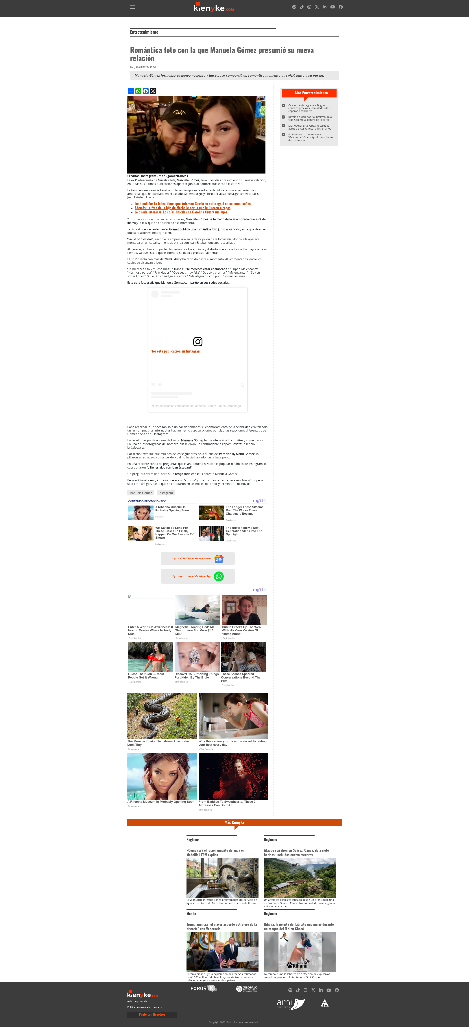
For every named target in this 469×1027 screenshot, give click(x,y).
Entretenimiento (144, 32)
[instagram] (309, 7)
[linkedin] (324, 7)
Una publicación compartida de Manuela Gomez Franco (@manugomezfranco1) (205, 406)
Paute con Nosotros (152, 1014)
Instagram (166, 493)
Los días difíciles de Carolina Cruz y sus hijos (181, 212)
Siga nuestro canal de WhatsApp (192, 576)
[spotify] (294, 7)
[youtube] (332, 7)
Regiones (193, 840)
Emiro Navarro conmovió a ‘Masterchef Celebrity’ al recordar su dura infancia (310, 137)
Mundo (191, 914)
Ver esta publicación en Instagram (175, 351)
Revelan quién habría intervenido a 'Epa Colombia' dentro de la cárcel (310, 118)
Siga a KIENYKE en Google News (192, 558)
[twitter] (317, 7)
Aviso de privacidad (137, 1001)
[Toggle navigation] (132, 6)
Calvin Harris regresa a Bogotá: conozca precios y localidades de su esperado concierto (310, 108)
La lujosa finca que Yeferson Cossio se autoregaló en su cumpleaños (193, 204)
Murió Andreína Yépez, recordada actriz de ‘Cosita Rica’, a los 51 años (309, 127)
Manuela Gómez (141, 493)
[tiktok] (302, 7)
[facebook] (341, 7)
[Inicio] (213, 7)
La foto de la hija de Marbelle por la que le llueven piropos (182, 208)
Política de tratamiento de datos (144, 1007)
